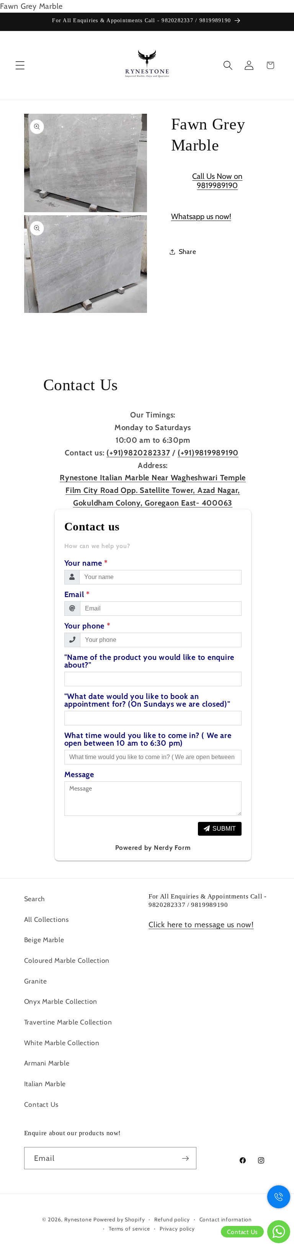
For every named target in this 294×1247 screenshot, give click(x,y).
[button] (20, 65)
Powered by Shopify (119, 1219)
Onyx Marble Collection (61, 1001)
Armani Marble (47, 1063)
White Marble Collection (62, 1043)
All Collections (46, 919)
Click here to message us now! (201, 924)
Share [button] (187, 251)
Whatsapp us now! (201, 216)
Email (77, 594)
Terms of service (129, 1229)
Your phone (87, 626)
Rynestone (78, 1219)
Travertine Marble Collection (68, 1022)
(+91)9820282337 (138, 452)
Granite (35, 981)
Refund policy (171, 1219)
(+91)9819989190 (208, 452)
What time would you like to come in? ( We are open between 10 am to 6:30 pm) (148, 739)
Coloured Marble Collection (67, 960)
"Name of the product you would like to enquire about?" (149, 661)
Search (34, 899)
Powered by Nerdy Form (153, 847)
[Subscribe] (185, 1158)
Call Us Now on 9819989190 (217, 181)
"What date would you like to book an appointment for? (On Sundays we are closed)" (147, 700)
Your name (86, 563)
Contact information (225, 1219)
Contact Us (41, 1104)
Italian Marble (45, 1084)
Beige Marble (44, 940)
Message (79, 774)
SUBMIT (224, 828)
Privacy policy (177, 1229)
